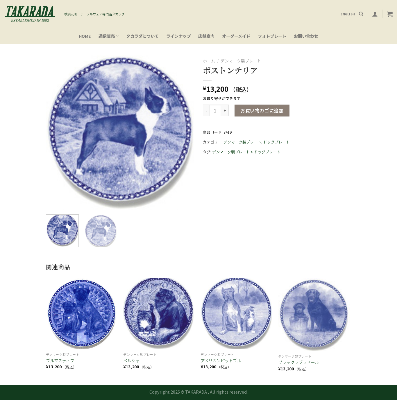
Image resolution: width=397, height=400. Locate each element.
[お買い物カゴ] (390, 14)
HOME (85, 36)
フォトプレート (272, 36)
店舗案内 (206, 36)
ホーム (209, 61)
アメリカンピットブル (221, 360)
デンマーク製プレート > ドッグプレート (246, 152)
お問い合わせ (306, 36)
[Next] (184, 132)
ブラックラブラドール (298, 362)
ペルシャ (131, 360)
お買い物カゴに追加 (261, 110)
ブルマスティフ (60, 360)
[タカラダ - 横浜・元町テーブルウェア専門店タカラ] (30, 14)
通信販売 (107, 36)
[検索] (361, 13)
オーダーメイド (236, 36)
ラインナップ (178, 36)
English (348, 14)
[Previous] (56, 132)
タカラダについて (142, 36)
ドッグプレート (276, 142)
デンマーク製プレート (241, 61)
